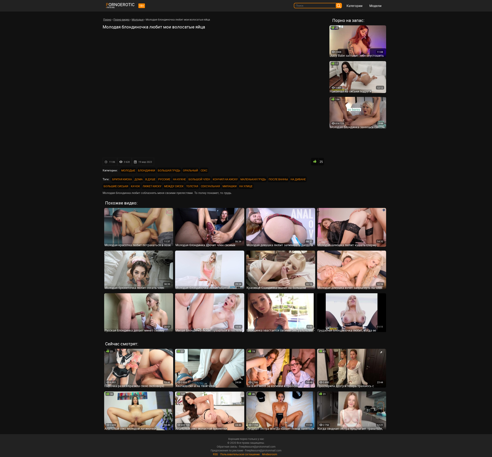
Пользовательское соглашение (240, 454)
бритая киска (122, 179)
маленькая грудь (253, 179)
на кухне (179, 179)
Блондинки (146, 170)
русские (164, 179)
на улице (246, 186)
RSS (215, 454)
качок (135, 186)
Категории (354, 5)
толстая (192, 186)
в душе (150, 179)
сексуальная (210, 186)
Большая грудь (169, 170)
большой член (199, 179)
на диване (298, 179)
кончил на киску (225, 179)
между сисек (174, 186)
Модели (375, 5)
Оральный (190, 170)
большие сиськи (116, 186)
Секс (204, 170)
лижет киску (152, 186)
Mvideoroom (269, 454)
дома (139, 179)
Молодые (128, 170)
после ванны (278, 179)
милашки (230, 186)
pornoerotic (120, 4)
